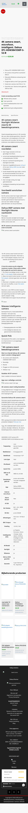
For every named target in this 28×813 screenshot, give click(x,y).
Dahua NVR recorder (15, 167)
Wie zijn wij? (14, 693)
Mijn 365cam (14, 719)
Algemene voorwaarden (14, 695)
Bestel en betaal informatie (15, 711)
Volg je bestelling (14, 721)
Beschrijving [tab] (5, 115)
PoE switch (21, 284)
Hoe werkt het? (14, 715)
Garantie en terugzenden (14, 713)
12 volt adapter (8, 274)
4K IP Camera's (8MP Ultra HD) (10, 37)
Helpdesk (14, 709)
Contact (14, 705)
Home (2, 37)
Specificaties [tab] (14, 115)
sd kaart (23, 165)
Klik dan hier (17, 422)
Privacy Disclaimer (14, 697)
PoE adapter (4, 278)
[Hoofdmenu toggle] (24, 4)
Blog (14, 723)
